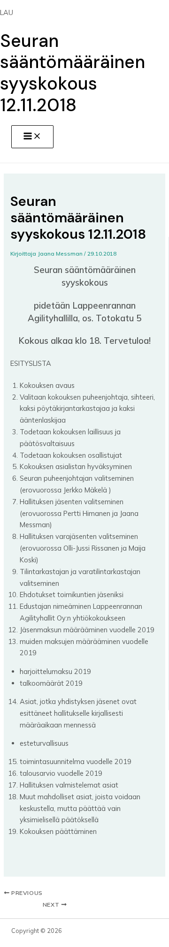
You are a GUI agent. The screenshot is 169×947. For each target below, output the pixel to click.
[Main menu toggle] (32, 136)
